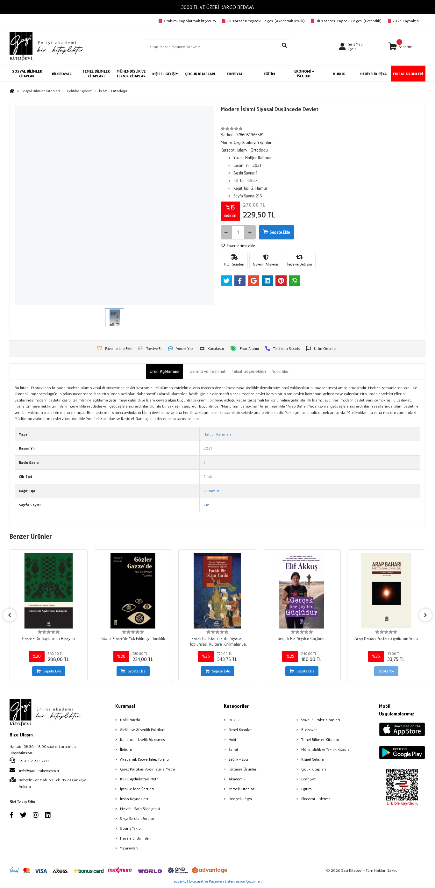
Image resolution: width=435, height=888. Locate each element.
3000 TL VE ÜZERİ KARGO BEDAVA (217, 7)
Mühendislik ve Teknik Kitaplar (326, 749)
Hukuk (234, 719)
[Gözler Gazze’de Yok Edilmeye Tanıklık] (132, 591)
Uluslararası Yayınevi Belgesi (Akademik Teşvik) (266, 20)
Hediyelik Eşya (240, 798)
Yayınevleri (129, 848)
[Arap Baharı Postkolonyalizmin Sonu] (386, 591)
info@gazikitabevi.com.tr (39, 770)
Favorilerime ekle (240, 245)
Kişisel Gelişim (312, 759)
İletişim (126, 749)
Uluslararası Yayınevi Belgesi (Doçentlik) (349, 20)
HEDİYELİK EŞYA (373, 73)
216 (206, 504)
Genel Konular (240, 729)
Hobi (232, 739)
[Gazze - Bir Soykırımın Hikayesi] (48, 591)
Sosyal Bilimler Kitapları (320, 719)
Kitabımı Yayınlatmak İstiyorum (189, 20)
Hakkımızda (130, 719)
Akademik (237, 779)
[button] (400, 46)
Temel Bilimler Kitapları (320, 739)
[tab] (164, 371)
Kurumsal (125, 706)
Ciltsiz (207, 476)
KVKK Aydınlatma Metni (140, 779)
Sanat (233, 749)
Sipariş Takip (130, 828)
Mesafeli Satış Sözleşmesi (140, 808)
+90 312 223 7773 (33, 760)
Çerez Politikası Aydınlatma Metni (147, 769)
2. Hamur (211, 490)
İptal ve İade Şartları (137, 788)
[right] (425, 615)
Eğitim (306, 788)
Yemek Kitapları (242, 788)
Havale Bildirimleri (135, 838)
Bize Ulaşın (21, 735)
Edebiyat (308, 779)
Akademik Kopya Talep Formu (144, 759)
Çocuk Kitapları (313, 769)
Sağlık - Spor (239, 759)
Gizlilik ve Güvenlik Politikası (142, 729)
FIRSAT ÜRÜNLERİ (408, 73)
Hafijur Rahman (217, 434)
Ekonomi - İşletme (316, 798)
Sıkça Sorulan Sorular (137, 818)
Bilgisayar (309, 729)
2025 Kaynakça (405, 20)
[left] (9, 615)
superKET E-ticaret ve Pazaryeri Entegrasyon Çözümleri (218, 881)
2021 (207, 448)
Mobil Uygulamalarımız (396, 710)
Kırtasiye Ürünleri (243, 769)
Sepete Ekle (280, 232)
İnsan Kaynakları (134, 798)
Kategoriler (236, 706)
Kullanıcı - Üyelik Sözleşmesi (143, 739)
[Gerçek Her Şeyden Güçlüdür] (301, 591)
